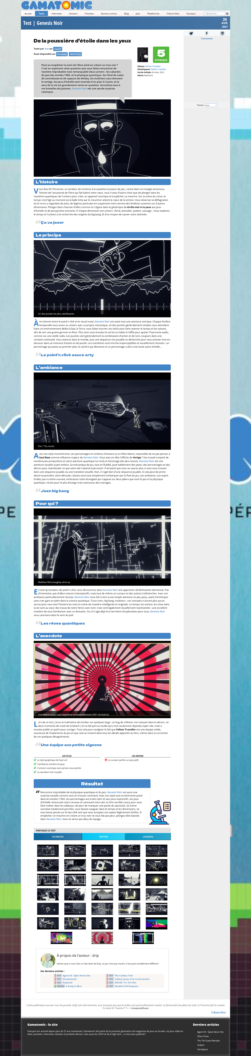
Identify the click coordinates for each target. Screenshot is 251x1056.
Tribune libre (172, 13)
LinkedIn (148, 836)
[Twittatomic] (191, 33)
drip (47, 48)
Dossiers (73, 13)
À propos (191, 13)
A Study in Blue (74, 986)
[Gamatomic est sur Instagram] (222, 33)
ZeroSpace (202, 1049)
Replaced (67, 982)
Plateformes (153, 13)
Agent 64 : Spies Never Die (76, 975)
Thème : (201, 105)
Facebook (58, 836)
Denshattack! (70, 979)
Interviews (57, 13)
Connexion (207, 38)
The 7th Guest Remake (208, 1040)
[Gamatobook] (207, 33)
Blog (126, 13)
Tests (41, 13)
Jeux (138, 13)
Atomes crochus (109, 13)
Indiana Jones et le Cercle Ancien (132, 979)
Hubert (200, 1044)
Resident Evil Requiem (126, 986)
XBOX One (75, 54)
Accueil (28, 13)
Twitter (103, 836)
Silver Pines (203, 1036)
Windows (62, 54)
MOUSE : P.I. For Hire (125, 982)
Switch (57, 48)
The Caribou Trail (124, 975)
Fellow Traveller (153, 66)
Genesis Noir (79, 88)
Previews (89, 13)
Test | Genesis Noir (43, 23)
